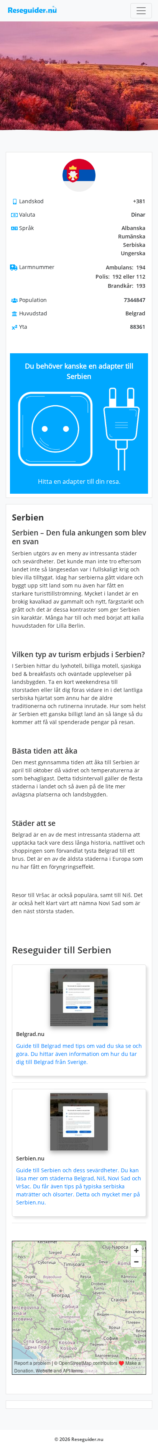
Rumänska (131, 236)
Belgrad (135, 313)
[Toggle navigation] (141, 10)
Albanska (133, 228)
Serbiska (134, 245)
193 (126, 286)
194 (125, 267)
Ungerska (133, 253)
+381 (139, 201)
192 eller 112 (120, 276)
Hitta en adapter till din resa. (79, 481)
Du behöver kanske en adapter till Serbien (79, 371)
